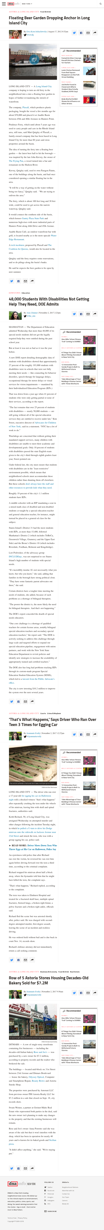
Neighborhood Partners (70, 1187)
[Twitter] (45, 1187)
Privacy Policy (22, 1218)
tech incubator (17, 245)
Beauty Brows (38, 1080)
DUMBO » (65, 337)
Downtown (14, 293)
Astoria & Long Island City (24, 12)
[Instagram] (45, 1200)
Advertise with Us (68, 1190)
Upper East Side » (68, 96)
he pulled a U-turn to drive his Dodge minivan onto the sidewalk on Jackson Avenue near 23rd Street (32, 832)
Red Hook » (66, 362)
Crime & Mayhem (54, 713)
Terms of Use (12, 1218)
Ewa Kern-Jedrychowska (37, 31)
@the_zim (31, 315)
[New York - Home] (13, 4)
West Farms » (67, 82)
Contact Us (66, 1194)
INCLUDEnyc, (16, 556)
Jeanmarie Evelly (33, 733)
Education (26, 293)
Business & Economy (48, 972)
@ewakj (30, 34)
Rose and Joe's (40, 1052)
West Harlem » (67, 55)
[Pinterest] (45, 1194)
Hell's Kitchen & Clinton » (72, 349)
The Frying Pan (16, 160)
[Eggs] (33, 763)
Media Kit (65, 1204)
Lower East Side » (69, 67)
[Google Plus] (45, 1197)
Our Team (65, 1197)
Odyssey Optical (36, 1076)
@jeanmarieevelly (34, 736)
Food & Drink (45, 12)
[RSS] (45, 1204)
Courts (43, 713)
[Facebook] (45, 1190)
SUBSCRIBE (52, 1211)
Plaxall (25, 107)
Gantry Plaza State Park (33, 218)
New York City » (68, 376)
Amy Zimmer (32, 312)
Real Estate (75, 972)
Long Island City (44, 86)
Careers (64, 1200)
